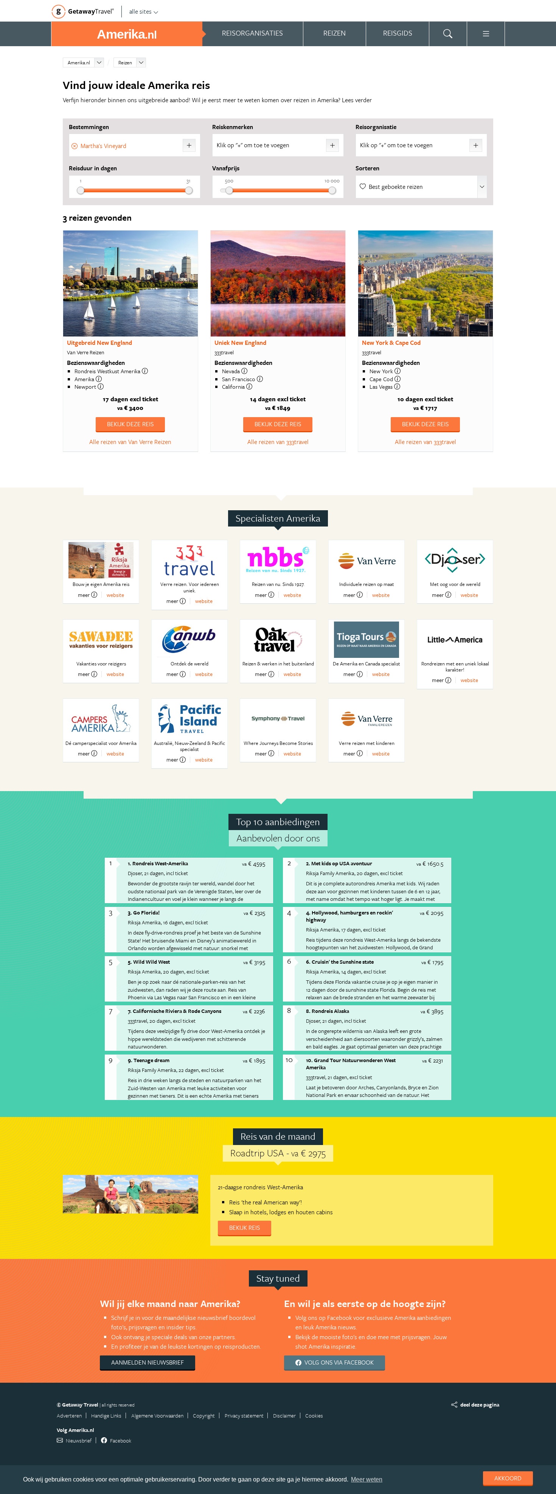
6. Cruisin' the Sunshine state (340, 962)
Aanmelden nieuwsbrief (147, 1362)
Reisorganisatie (376, 126)
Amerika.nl (79, 62)
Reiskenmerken (232, 126)
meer (84, 595)
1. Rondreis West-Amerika (158, 863)
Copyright (204, 1415)
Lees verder (357, 99)
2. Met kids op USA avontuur (339, 863)
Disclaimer (284, 1415)
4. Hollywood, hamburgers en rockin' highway (349, 916)
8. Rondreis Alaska (327, 1011)
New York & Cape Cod (391, 342)
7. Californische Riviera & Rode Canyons (174, 1011)
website (115, 595)
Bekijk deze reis (130, 423)
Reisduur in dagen (93, 168)
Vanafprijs (225, 168)
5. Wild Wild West (149, 962)
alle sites (140, 11)
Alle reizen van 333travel (278, 442)
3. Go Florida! (144, 912)
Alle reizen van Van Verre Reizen (130, 442)
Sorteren (367, 168)
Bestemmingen (89, 126)
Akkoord (508, 1478)
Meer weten (366, 1479)
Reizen (125, 62)
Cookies (314, 1415)
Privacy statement (244, 1415)
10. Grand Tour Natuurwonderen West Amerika (351, 1063)
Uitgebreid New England (99, 342)
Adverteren (69, 1415)
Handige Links (106, 1415)
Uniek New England (240, 342)
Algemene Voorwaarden (157, 1415)
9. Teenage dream (148, 1060)
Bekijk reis (244, 1227)
